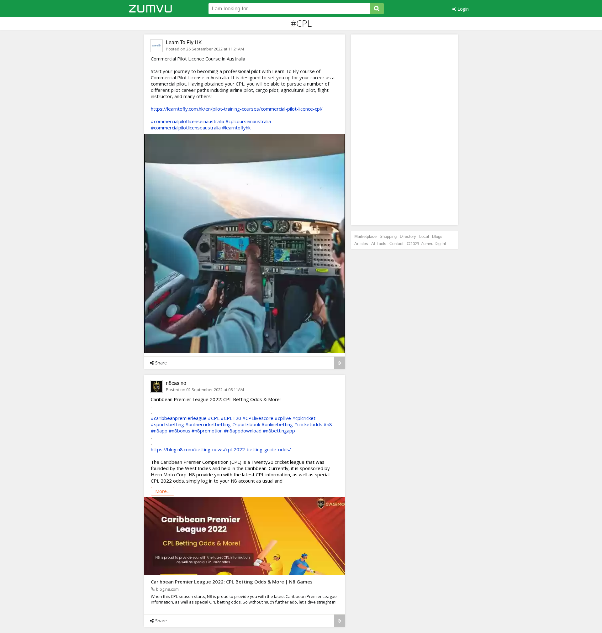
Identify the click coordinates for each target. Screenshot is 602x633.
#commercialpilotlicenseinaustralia (187, 121)
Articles (361, 244)
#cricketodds (308, 424)
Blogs (437, 236)
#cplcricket (303, 418)
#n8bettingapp (279, 430)
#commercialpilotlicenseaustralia (186, 127)
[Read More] (339, 363)
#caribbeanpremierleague (179, 418)
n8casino (176, 383)
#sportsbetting (167, 424)
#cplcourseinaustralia (248, 121)
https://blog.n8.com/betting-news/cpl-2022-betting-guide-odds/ (221, 449)
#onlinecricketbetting (208, 424)
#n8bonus (179, 430)
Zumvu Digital (433, 244)
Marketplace (365, 236)
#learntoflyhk (236, 127)
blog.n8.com (167, 589)
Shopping (388, 236)
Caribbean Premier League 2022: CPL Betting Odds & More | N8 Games (232, 581)
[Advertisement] (404, 130)
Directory (408, 236)
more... (162, 491)
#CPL (213, 418)
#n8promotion (207, 430)
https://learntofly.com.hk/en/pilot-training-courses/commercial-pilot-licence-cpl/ (237, 109)
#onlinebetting (277, 424)
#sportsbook (246, 424)
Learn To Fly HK (184, 42)
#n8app (159, 430)
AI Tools (378, 244)
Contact (396, 244)
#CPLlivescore (257, 418)
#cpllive (283, 418)
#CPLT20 (231, 418)
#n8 (328, 424)
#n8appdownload (242, 430)
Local (424, 236)
